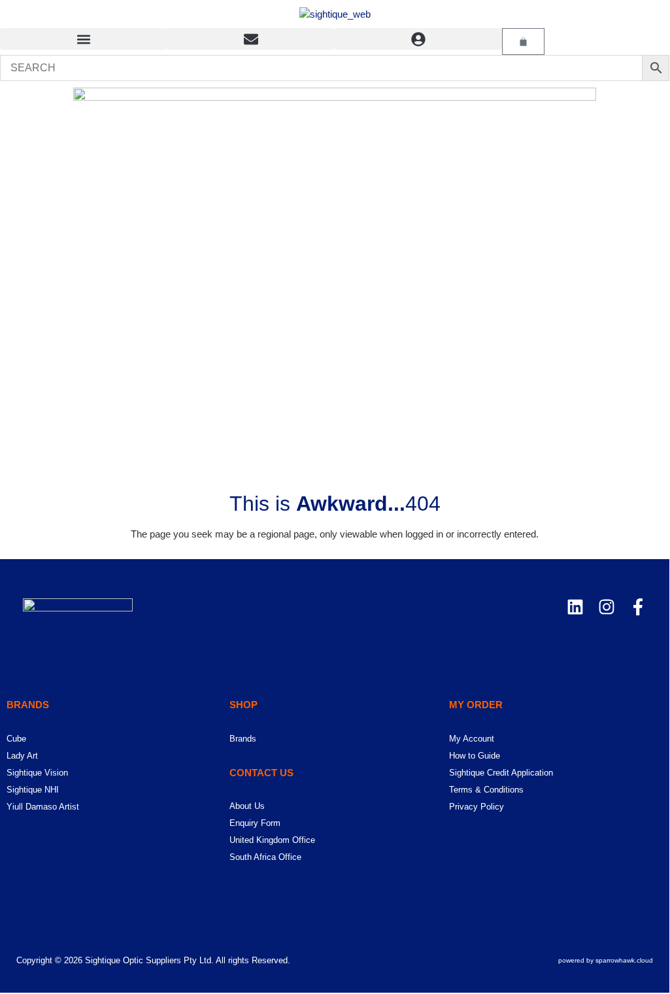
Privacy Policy (476, 807)
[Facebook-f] (637, 606)
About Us (247, 806)
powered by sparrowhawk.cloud (605, 960)
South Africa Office (265, 857)
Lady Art (22, 756)
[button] (83, 39)
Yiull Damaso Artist (43, 807)
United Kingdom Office (272, 840)
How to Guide (474, 756)
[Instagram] (606, 606)
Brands (242, 739)
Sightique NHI (33, 790)
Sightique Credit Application (501, 773)
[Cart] (523, 41)
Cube (16, 739)
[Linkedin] (575, 606)
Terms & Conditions (486, 790)
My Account (471, 739)
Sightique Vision (37, 773)
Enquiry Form (254, 823)
